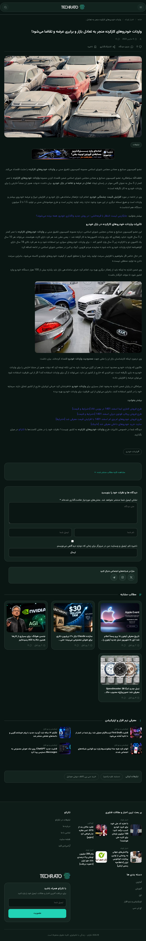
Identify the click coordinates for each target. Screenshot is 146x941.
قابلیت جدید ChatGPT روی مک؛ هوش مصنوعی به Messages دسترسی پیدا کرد (34, 750)
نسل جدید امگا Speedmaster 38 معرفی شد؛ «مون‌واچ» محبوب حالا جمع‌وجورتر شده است (122, 692)
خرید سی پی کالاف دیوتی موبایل (81, 776)
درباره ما (66, 826)
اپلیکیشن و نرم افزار (133, 901)
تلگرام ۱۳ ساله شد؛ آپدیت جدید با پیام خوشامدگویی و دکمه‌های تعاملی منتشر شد (33, 734)
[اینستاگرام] (122, 577)
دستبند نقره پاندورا (111, 776)
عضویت (37, 913)
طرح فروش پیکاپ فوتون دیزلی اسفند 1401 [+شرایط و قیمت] (109, 414)
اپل (140, 895)
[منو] (140, 7)
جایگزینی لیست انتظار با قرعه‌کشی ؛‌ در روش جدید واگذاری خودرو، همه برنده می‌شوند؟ (81, 216)
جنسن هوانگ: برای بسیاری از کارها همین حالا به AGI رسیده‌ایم (28, 638)
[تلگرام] (114, 577)
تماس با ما (65, 833)
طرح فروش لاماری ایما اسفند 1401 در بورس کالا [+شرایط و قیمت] (107, 409)
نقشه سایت (64, 839)
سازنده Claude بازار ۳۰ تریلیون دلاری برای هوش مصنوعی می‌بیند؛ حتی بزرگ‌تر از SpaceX (74, 640)
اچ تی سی (137, 908)
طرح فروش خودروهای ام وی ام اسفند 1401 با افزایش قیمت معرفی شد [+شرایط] (99, 419)
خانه (140, 19)
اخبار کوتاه (129, 19)
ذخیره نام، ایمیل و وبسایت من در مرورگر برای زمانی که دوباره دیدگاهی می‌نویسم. (97, 546)
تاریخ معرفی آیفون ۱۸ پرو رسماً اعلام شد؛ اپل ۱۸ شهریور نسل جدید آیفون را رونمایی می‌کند (121, 640)
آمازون (139, 882)
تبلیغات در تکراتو (62, 820)
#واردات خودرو (132, 451)
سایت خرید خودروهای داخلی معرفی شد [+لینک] (116, 424)
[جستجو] (5, 7)
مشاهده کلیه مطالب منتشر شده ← (109, 472)
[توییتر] (131, 577)
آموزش (138, 889)
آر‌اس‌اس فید (64, 846)
